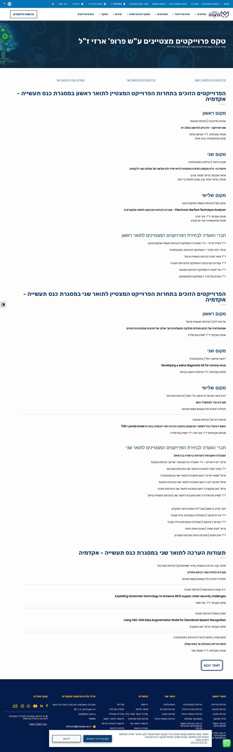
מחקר (104, 14)
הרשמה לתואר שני (139, 723)
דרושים (144, 704)
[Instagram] (22, 706)
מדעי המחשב (219, 719)
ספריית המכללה (116, 714)
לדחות (66, 738)
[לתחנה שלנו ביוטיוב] (35, 706)
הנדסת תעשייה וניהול (191, 714)
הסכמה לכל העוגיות (97, 738)
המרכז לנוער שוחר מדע (136, 714)
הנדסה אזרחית (218, 704)
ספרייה (194, 3)
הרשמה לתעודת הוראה (113, 723)
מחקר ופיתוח (142, 709)
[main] (116, 386)
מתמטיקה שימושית (193, 719)
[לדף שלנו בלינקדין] (41, 706)
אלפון (226, 3)
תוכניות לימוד (182, 14)
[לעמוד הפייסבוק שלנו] (47, 706)
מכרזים (120, 704)
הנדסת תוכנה (219, 714)
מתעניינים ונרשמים (139, 14)
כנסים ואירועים (86, 14)
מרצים (118, 14)
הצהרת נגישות (141, 728)
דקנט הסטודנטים (178, 3)
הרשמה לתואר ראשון (114, 719)
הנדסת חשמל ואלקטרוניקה (219, 724)
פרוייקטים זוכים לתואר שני (141, 80)
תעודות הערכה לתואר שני (70, 80)
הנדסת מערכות (167, 709)
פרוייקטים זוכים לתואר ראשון (210, 80)
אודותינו (201, 14)
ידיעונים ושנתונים (211, 3)
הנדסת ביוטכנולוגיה (192, 704)
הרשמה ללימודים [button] (23, 14)
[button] (5, 3)
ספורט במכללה (116, 709)
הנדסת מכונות (219, 709)
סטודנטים (162, 14)
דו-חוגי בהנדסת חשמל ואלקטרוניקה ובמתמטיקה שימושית (215, 735)
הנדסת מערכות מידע (192, 709)
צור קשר (62, 3)
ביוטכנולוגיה (169, 704)
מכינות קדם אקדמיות (138, 719)
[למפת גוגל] (15, 706)
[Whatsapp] (28, 706)
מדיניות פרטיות (199, 742)
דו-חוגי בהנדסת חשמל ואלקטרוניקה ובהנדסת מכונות (191, 726)
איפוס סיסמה (158, 3)
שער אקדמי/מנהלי (138, 3)
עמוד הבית (220, 46)
